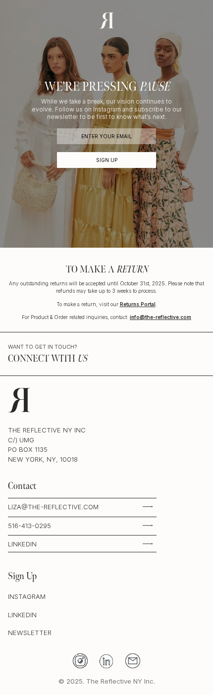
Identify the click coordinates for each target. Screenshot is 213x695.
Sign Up (106, 160)
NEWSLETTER (30, 633)
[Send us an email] (133, 660)
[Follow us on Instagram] (80, 660)
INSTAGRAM (27, 596)
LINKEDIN (22, 544)
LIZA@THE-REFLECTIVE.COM (53, 507)
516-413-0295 (29, 526)
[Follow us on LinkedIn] (106, 660)
